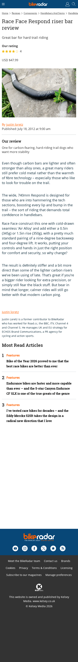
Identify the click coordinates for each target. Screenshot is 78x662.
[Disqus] (39, 481)
